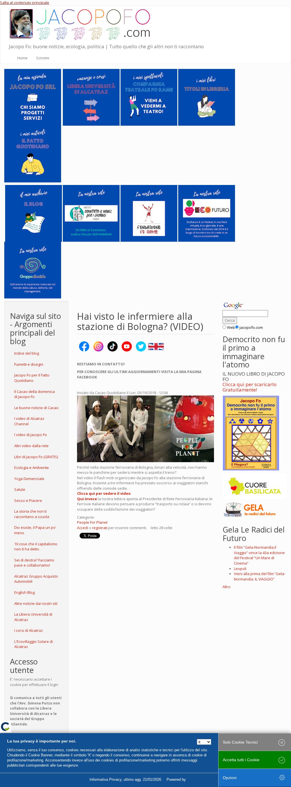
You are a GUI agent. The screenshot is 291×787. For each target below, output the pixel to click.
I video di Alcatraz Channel (29, 421)
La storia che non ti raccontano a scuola (31, 514)
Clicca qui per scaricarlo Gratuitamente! (250, 387)
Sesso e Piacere (28, 500)
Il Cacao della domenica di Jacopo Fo (34, 394)
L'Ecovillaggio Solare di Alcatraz (33, 644)
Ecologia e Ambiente (31, 467)
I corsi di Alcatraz (28, 630)
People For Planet (92, 522)
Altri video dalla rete (31, 445)
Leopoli (240, 568)
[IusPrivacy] (200, 779)
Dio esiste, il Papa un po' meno (35, 530)
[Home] (81, 23)
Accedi (82, 527)
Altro (226, 586)
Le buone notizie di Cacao (36, 407)
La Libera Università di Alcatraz (33, 617)
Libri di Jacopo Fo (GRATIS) (36, 456)
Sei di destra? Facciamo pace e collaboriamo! (34, 562)
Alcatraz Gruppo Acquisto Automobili (36, 579)
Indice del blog (26, 353)
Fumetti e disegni (28, 364)
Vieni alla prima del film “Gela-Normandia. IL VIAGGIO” (259, 576)
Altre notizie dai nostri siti (35, 603)
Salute (19, 489)
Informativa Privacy (105, 779)
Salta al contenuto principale (24, 2)
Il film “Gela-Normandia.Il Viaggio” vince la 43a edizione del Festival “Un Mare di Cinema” (259, 555)
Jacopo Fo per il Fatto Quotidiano (31, 378)
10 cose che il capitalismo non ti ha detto (35, 546)
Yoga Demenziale (29, 478)
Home (22, 57)
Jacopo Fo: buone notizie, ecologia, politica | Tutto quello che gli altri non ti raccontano (106, 46)
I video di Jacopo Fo (30, 434)
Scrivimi (42, 57)
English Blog (24, 592)
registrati (99, 527)
